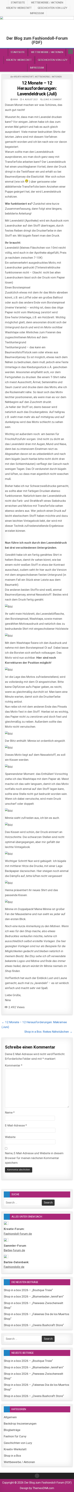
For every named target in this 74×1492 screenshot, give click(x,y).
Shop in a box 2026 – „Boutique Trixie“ (28, 1290)
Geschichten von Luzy (52, 7)
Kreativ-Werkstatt (19, 7)
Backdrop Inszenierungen (20, 1423)
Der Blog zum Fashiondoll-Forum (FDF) (37, 40)
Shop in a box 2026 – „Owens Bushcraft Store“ (34, 1325)
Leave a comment (52, 99)
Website (10, 1137)
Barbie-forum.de (14, 1250)
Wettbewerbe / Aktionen (47, 2)
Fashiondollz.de (14, 1267)
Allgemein (10, 1417)
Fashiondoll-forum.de (18, 1233)
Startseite (18, 2)
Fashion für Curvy (15, 1436)
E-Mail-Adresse (16, 1125)
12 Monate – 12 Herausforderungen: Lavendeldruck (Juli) (37, 88)
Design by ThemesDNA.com (37, 1488)
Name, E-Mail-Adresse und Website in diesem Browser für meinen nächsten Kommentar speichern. (34, 1157)
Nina (15, 99)
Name (10, 1112)
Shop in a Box (12, 1455)
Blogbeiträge (12, 1430)
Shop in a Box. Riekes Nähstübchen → (48, 1031)
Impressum (37, 13)
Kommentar (13, 1065)
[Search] (70, 51)
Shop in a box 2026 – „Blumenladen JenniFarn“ (34, 1296)
